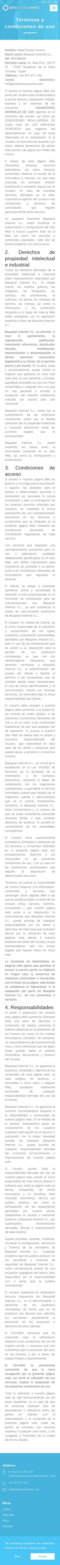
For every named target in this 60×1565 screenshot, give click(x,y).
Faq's (6, 1520)
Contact (7, 1526)
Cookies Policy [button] (38, 1547)
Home (6, 1509)
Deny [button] (17, 1556)
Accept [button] (43, 1556)
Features (8, 1515)
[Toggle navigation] (54, 8)
